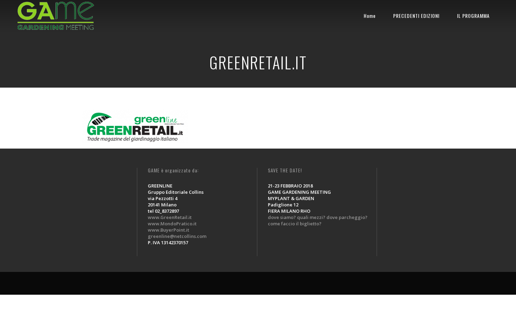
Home (370, 15)
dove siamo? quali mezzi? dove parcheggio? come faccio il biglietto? (318, 220)
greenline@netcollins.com (177, 236)
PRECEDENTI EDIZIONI (416, 15)
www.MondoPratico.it (172, 223)
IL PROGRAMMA (473, 15)
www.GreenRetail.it (170, 217)
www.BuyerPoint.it (168, 230)
